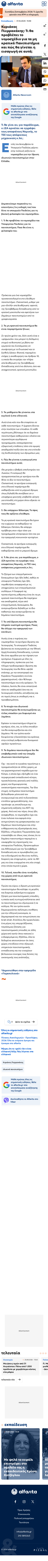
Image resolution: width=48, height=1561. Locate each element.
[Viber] (45, 72)
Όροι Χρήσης (24, 1510)
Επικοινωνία (24, 1514)
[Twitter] (45, 54)
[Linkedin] (45, 63)
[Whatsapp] (45, 80)
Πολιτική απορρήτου (24, 1518)
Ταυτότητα (24, 1522)
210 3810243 (24, 1535)
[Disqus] (24, 1147)
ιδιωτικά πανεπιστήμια (13, 1069)
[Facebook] (45, 46)
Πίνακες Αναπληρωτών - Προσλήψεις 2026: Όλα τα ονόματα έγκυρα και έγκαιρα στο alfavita (19, 1040)
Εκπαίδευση (7, 21)
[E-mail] (45, 89)
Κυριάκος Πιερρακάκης (13, 1062)
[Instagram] (24, 1502)
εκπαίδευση (15, 1424)
